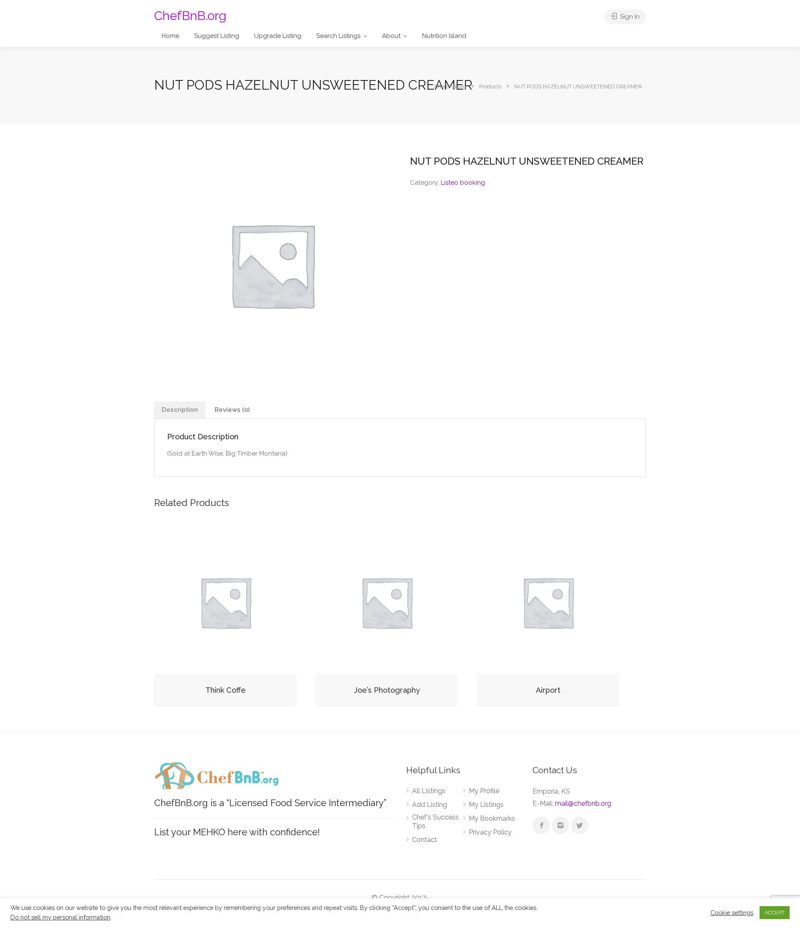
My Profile (484, 791)
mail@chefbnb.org (583, 803)
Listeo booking (463, 182)
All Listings (428, 791)
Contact (424, 840)
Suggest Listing (216, 36)
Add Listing (429, 805)
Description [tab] (180, 409)
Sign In (629, 16)
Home (170, 36)
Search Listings (338, 36)
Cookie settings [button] (731, 912)
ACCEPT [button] (775, 912)
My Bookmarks (492, 818)
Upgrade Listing (277, 36)
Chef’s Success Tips (435, 821)
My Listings (486, 805)
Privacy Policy (490, 832)
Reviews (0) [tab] (232, 409)
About (391, 36)
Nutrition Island (444, 36)
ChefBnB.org (190, 15)
